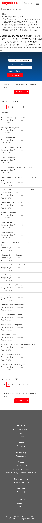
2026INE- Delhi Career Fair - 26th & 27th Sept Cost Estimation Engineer (20, 191)
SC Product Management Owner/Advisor (18, 344)
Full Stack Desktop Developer (13, 117)
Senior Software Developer (12, 147)
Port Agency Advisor (9, 275)
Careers (21, 436)
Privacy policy (21, 465)
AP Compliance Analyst (10, 354)
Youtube (21, 507)
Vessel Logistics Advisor (10, 295)
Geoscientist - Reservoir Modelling (15, 202)
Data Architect (7, 232)
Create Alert (22, 92)
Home (4, 14)
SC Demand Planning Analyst (13, 265)
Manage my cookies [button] (21, 469)
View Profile (18, 9)
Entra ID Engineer (8, 137)
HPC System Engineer (10, 127)
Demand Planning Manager (12, 285)
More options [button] (14, 71)
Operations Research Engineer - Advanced (18, 364)
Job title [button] (4, 112)
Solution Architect (8, 212)
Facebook (21, 492)
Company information (21, 429)
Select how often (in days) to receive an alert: (20, 85)
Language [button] (5, 9)
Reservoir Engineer (9, 334)
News (21, 433)
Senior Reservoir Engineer (11, 324)
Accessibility (21, 456)
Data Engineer (7, 222)
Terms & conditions (21, 482)
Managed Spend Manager (11, 255)
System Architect (8, 157)
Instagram (21, 503)
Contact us (21, 446)
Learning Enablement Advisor (13, 305)
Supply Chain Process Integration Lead (17, 167)
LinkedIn (21, 499)
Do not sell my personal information (21, 473)
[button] (37, 3)
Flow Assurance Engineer (11, 315)
